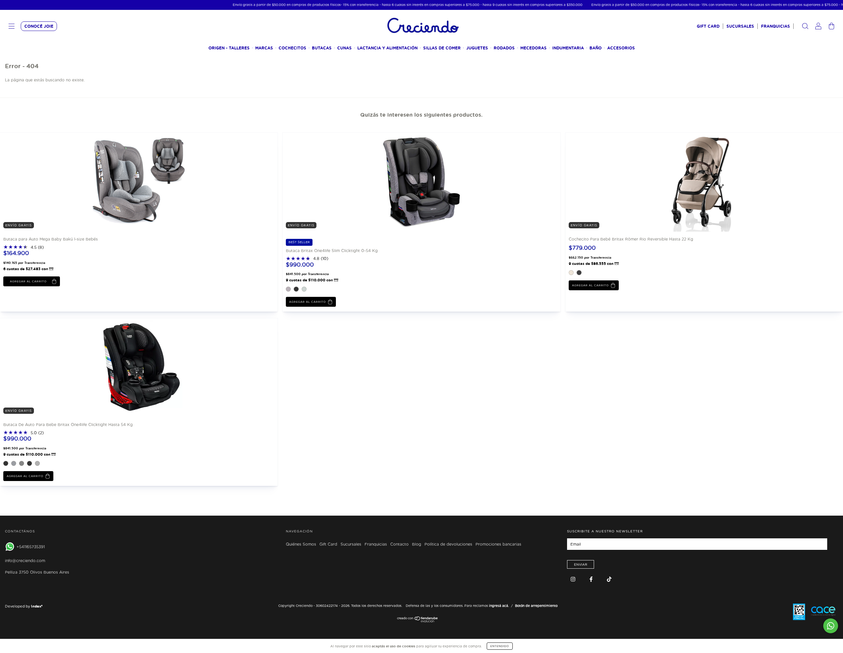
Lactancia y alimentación (387, 48)
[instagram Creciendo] (573, 579)
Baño (595, 48)
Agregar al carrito (307, 301)
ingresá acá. (499, 606)
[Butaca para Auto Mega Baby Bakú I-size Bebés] (49, 181)
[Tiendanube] (417, 620)
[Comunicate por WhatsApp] (830, 625)
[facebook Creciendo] (591, 579)
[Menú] (11, 26)
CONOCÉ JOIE (38, 26)
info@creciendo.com (25, 560)
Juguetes (477, 48)
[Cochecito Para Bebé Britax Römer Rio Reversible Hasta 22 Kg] (614, 181)
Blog (416, 544)
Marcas (264, 48)
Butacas (322, 48)
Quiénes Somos (301, 544)
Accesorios (621, 48)
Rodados (504, 48)
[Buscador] (805, 26)
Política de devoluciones (448, 544)
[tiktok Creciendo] (609, 579)
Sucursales (740, 26)
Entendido (499, 646)
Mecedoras (533, 48)
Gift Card (708, 26)
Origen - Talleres (229, 48)
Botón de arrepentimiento (536, 606)
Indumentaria (568, 48)
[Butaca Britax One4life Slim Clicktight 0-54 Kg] (332, 181)
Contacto (399, 544)
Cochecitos (292, 48)
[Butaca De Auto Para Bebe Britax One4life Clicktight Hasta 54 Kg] (49, 367)
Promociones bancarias (498, 544)
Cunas (344, 48)
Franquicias (775, 26)
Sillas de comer (442, 48)
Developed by (23, 606)
